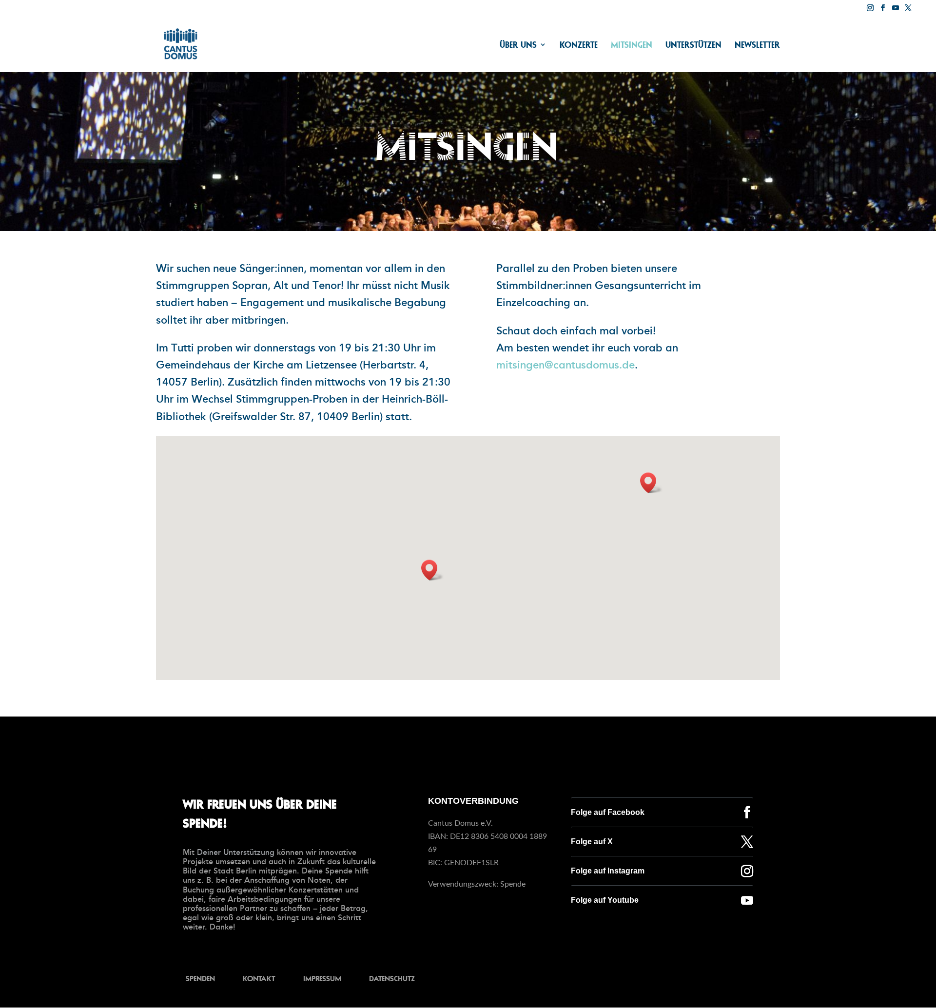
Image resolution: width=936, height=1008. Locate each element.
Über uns (518, 45)
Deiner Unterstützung (235, 852)
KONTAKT (259, 978)
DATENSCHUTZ (392, 978)
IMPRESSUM (322, 978)
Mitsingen (631, 45)
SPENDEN (200, 978)
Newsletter (757, 45)
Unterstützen (693, 45)
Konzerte (579, 45)
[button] (432, 570)
